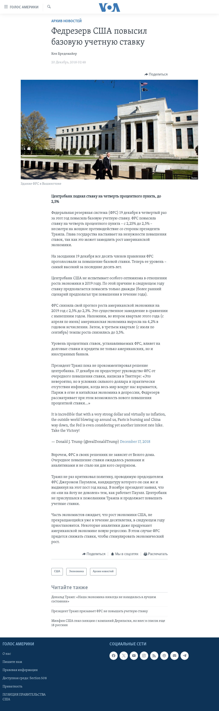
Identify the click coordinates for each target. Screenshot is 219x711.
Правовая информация (20, 670)
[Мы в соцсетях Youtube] (134, 656)
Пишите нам (12, 662)
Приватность (12, 686)
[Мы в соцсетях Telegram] (185, 656)
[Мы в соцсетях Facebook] (114, 656)
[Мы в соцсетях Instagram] (144, 656)
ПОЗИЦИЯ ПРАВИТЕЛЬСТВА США (24, 697)
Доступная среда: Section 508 (25, 678)
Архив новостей (66, 21)
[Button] (156, 74)
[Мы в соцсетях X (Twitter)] (124, 656)
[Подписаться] (174, 656)
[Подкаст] (164, 656)
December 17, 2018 (135, 442)
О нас (7, 654)
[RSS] (154, 656)
